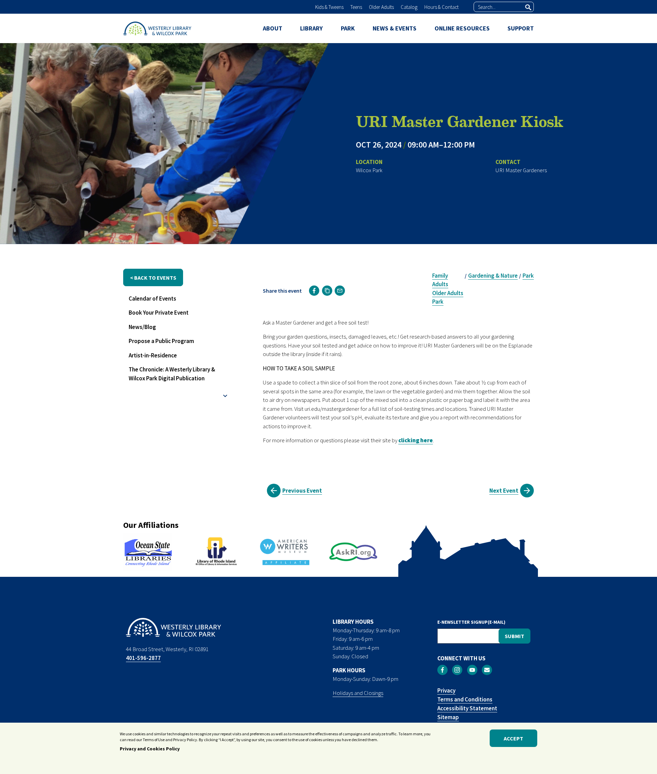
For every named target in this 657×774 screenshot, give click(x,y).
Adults (440, 284)
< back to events (153, 277)
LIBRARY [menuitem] (311, 28)
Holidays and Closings (358, 693)
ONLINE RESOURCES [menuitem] (462, 28)
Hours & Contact (441, 7)
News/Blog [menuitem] (142, 327)
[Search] (528, 7)
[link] (314, 291)
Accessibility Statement (467, 708)
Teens (356, 7)
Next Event (503, 490)
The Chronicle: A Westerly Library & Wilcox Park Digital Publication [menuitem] (172, 374)
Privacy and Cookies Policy (150, 749)
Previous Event (302, 490)
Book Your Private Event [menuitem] (159, 312)
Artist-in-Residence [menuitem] (153, 355)
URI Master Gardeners (521, 170)
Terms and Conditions (464, 699)
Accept (513, 738)
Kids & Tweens (329, 7)
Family (440, 275)
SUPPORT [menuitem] (520, 28)
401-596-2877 (143, 658)
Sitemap (448, 717)
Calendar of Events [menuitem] (152, 298)
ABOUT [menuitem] (272, 28)
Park (437, 301)
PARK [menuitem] (348, 28)
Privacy (446, 690)
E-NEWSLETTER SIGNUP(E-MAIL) (471, 622)
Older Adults (381, 7)
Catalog (409, 7)
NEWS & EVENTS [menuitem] (394, 28)
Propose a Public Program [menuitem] (161, 341)
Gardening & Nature (493, 275)
